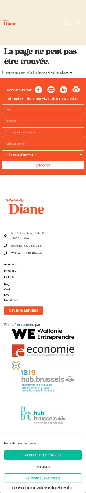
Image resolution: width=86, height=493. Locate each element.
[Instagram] (76, 89)
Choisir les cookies (43, 478)
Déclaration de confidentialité (54, 487)
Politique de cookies (23, 487)
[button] (66, 22)
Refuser (43, 467)
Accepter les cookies (43, 455)
